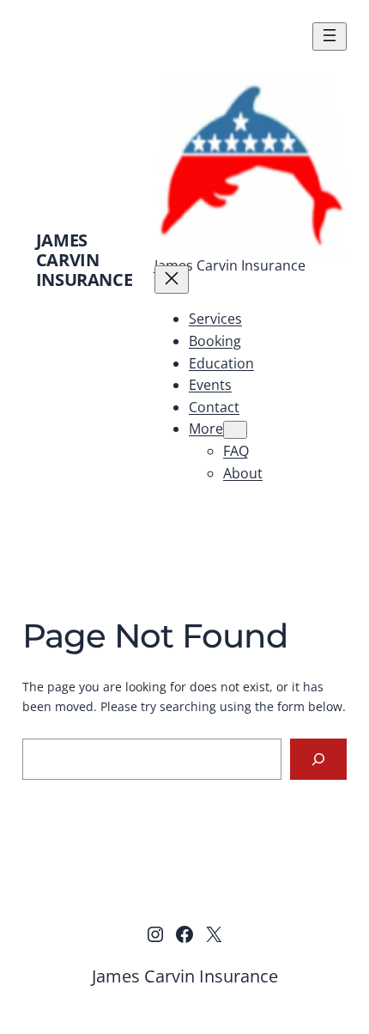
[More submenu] (235, 430)
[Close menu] (171, 279)
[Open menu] (329, 36)
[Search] (319, 759)
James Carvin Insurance (84, 259)
